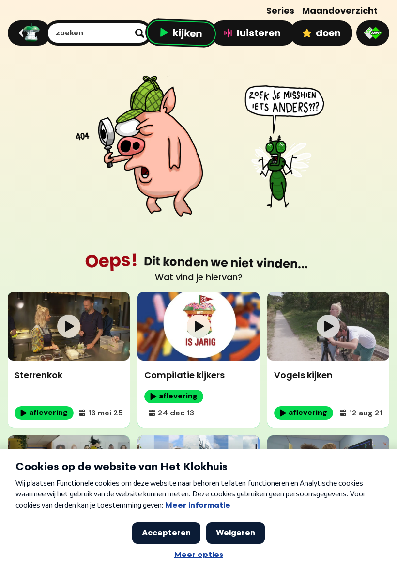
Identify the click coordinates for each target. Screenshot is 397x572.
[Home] (28, 33)
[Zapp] (372, 33)
